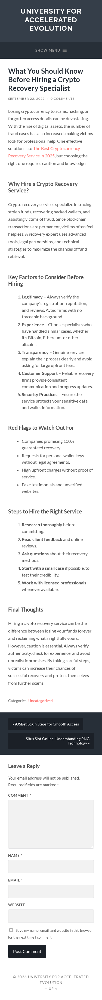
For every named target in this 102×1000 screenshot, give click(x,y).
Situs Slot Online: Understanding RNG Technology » (57, 741)
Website (16, 905)
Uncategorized (40, 701)
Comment (19, 795)
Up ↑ (53, 988)
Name (15, 855)
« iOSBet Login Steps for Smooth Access (46, 724)
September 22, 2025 (26, 98)
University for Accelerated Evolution (51, 19)
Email (15, 880)
